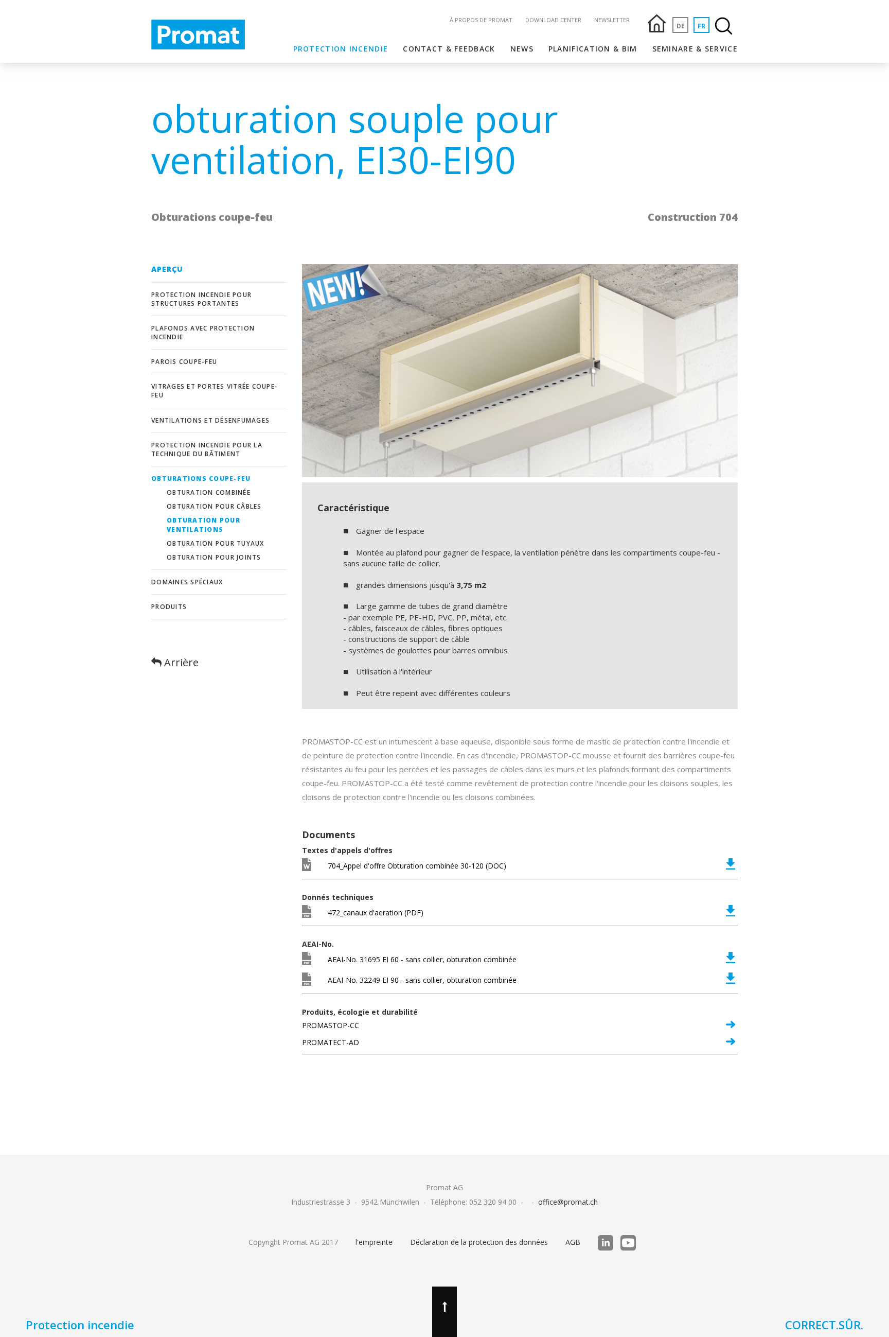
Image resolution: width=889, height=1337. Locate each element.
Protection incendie (340, 49)
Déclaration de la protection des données (479, 1242)
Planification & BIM (592, 49)
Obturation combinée (209, 492)
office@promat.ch (568, 1202)
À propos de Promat (481, 20)
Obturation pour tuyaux (215, 543)
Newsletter (612, 20)
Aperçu (167, 269)
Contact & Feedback (449, 49)
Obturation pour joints (214, 557)
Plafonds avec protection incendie (203, 332)
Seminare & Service (695, 49)
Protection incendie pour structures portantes (201, 299)
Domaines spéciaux (187, 582)
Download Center (553, 20)
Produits (169, 606)
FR (701, 26)
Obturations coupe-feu (201, 478)
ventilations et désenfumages (210, 420)
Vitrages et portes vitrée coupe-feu (214, 391)
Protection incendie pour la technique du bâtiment (206, 449)
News (522, 49)
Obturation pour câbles (214, 506)
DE (681, 26)
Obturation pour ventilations (203, 524)
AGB (572, 1242)
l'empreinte (374, 1242)
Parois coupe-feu (184, 361)
